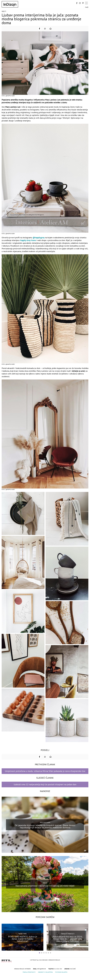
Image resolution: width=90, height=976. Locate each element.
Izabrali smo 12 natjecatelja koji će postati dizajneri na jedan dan (45, 784)
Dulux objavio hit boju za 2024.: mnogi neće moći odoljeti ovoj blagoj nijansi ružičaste (67, 938)
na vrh (86, 960)
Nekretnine (22, 934)
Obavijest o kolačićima (45, 972)
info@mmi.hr (41, 969)
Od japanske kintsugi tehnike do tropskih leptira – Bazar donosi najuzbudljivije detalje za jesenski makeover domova (45, 826)
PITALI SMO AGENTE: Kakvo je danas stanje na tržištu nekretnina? (22, 938)
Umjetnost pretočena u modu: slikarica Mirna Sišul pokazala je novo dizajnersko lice (45, 771)
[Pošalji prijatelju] (50, 28)
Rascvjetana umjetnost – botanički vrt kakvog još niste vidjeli (45, 885)
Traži (86, 7)
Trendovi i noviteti (67, 934)
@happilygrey (38, 237)
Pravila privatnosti (29, 972)
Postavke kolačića (61, 972)
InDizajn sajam (45, 822)
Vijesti (4, 11)
